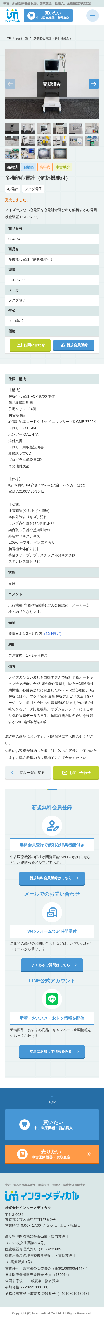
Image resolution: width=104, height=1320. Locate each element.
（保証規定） (52, 633)
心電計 (12, 189)
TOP (8, 38)
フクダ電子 (33, 189)
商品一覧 (22, 38)
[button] (94, 84)
